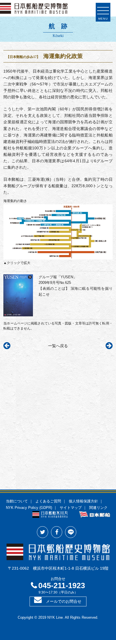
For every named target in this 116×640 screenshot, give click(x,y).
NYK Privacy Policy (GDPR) (29, 508)
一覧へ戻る (58, 346)
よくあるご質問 (48, 501)
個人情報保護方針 (83, 501)
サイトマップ (71, 508)
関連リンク (98, 508)
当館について (17, 501)
